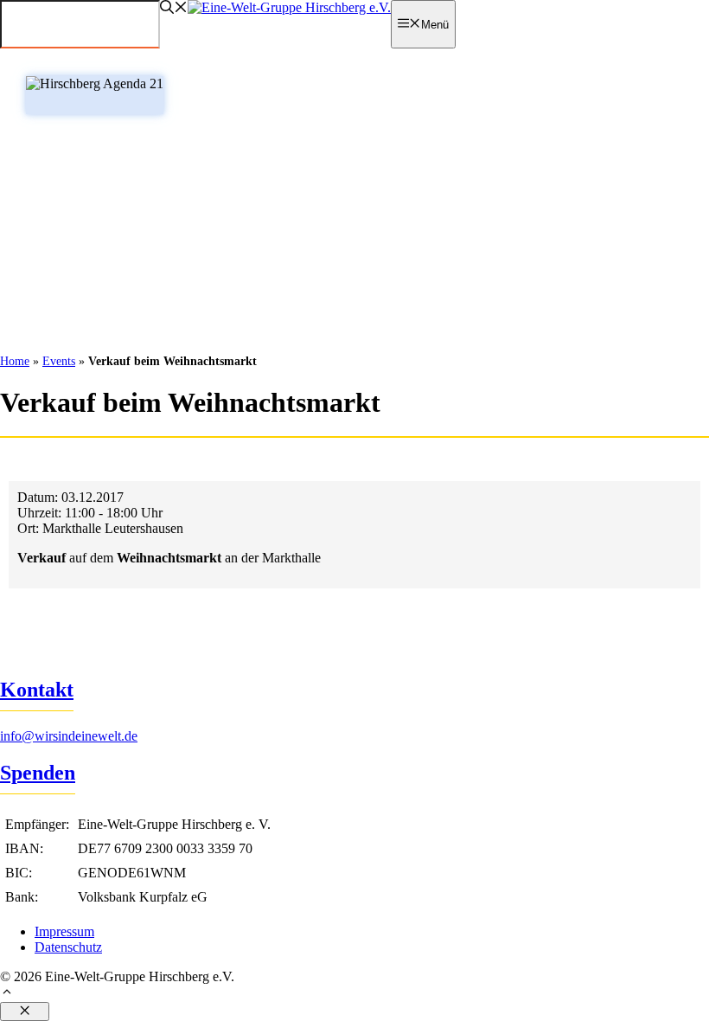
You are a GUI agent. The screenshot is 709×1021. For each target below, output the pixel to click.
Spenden (37, 772)
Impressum (64, 931)
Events (58, 361)
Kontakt (36, 689)
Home (14, 361)
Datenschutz (68, 947)
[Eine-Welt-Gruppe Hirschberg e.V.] (289, 7)
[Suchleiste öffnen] (174, 9)
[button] (354, 993)
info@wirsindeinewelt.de (68, 736)
